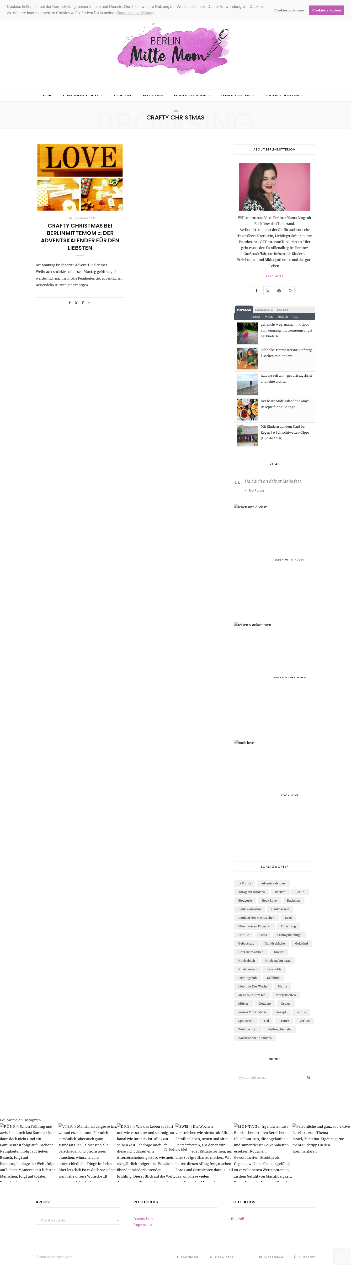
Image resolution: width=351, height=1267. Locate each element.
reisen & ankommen (190, 95)
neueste (265, 1003)
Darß (288, 917)
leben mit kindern (235, 95)
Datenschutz (143, 1219)
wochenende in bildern (255, 1038)
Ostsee (286, 1003)
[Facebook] (70, 302)
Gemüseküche (275, 943)
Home (47, 95)
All (295, 316)
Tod (266, 1021)
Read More (274, 276)
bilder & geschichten (81, 95)
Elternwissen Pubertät (254, 926)
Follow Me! (177, 1149)
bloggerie (245, 900)
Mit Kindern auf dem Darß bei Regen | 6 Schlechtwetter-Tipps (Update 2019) (285, 432)
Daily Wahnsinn (249, 909)
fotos (263, 935)
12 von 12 (244, 883)
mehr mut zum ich (252, 995)
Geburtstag (246, 943)
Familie (243, 935)
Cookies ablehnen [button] (289, 10)
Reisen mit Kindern (252, 1012)
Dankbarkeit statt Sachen (256, 917)
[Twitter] (76, 302)
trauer (284, 1021)
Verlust (304, 1021)
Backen (280, 892)
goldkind (301, 943)
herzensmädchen (251, 952)
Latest (283, 310)
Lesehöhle (274, 969)
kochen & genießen (282, 95)
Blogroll (237, 1219)
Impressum (142, 1225)
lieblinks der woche (253, 986)
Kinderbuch (246, 960)
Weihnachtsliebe (280, 1029)
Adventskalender (273, 883)
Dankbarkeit (280, 909)
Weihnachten (247, 1029)
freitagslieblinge (289, 935)
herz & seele (153, 95)
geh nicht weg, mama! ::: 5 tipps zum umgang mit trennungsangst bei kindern (286, 330)
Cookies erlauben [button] (326, 10)
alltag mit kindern (251, 892)
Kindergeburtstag (278, 960)
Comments (264, 310)
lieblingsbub (247, 978)
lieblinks (273, 978)
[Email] (89, 302)
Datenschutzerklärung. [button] (136, 13)
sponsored (245, 1021)
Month (282, 316)
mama (282, 986)
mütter (243, 1003)
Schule (301, 1012)
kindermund (247, 969)
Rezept (281, 1012)
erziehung (288, 926)
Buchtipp (293, 900)
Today (256, 316)
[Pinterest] (83, 302)
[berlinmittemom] (175, 49)
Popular (244, 310)
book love (123, 95)
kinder (279, 952)
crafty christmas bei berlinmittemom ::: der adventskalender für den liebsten (80, 237)
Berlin (300, 892)
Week (269, 316)
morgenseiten (286, 995)
